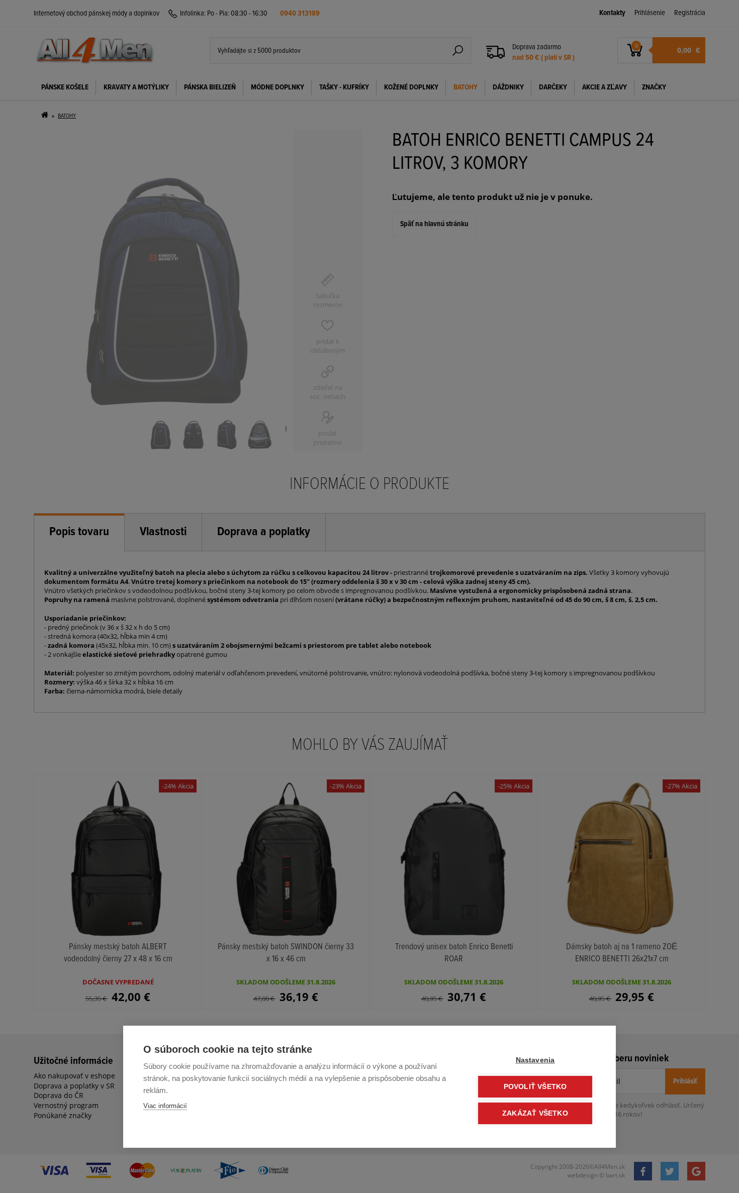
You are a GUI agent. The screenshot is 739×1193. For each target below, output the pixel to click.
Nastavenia (535, 1060)
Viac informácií (165, 1106)
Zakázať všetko (535, 1113)
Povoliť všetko (535, 1086)
